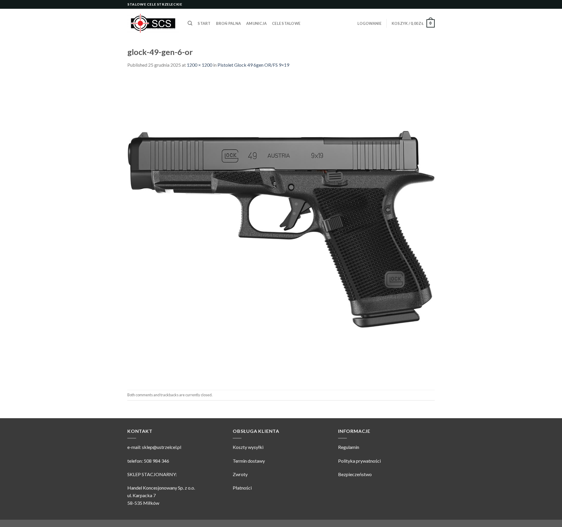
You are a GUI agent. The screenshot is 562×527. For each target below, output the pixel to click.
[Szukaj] (190, 23)
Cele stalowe (286, 23)
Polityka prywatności (359, 461)
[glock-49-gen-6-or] (281, 228)
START (204, 23)
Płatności (242, 487)
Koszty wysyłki (248, 447)
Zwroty (240, 474)
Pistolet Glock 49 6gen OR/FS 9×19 (253, 65)
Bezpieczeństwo (355, 474)
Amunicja (256, 23)
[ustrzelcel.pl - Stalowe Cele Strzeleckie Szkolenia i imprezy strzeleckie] (153, 23)
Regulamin (348, 447)
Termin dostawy (249, 461)
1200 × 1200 (199, 65)
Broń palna (228, 23)
